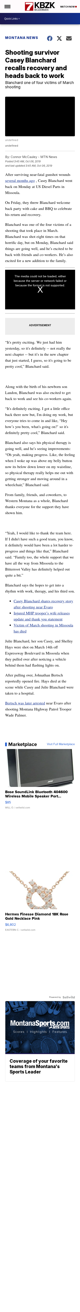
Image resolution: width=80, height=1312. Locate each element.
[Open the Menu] (7, 6)
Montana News (21, 38)
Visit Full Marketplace (61, 744)
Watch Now (67, 6)
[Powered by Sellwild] (69, 997)
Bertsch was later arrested (25, 703)
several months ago (20, 180)
